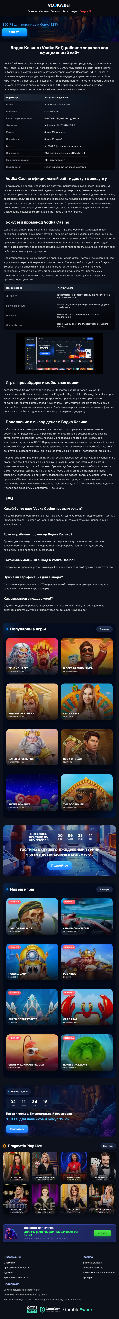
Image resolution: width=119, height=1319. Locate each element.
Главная (32, 11)
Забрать (14, 32)
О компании (10, 1262)
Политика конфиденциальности (98, 1272)
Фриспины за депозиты (16, 1277)
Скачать (44, 11)
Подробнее (59, 865)
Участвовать (17, 1129)
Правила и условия (92, 1262)
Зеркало (56, 11)
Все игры (104, 629)
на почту (42, 1294)
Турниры (8, 1272)
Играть (102, 1233)
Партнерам (87, 1277)
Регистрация (70, 11)
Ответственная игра (92, 1267)
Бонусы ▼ (85, 11)
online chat (27, 1294)
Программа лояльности (16, 1267)
